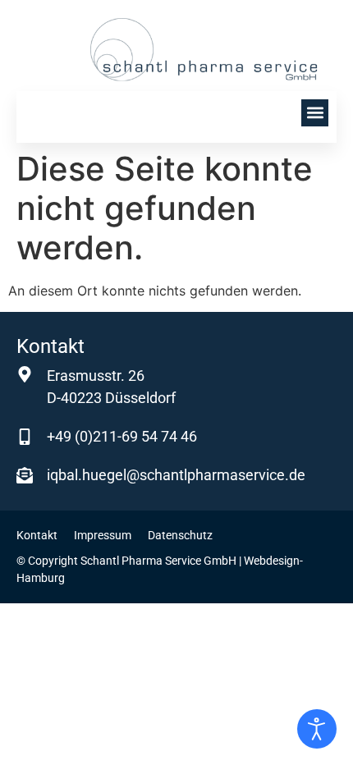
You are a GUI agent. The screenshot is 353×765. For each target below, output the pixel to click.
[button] (314, 112)
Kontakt (36, 535)
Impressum (102, 535)
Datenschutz (180, 535)
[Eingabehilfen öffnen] (317, 729)
